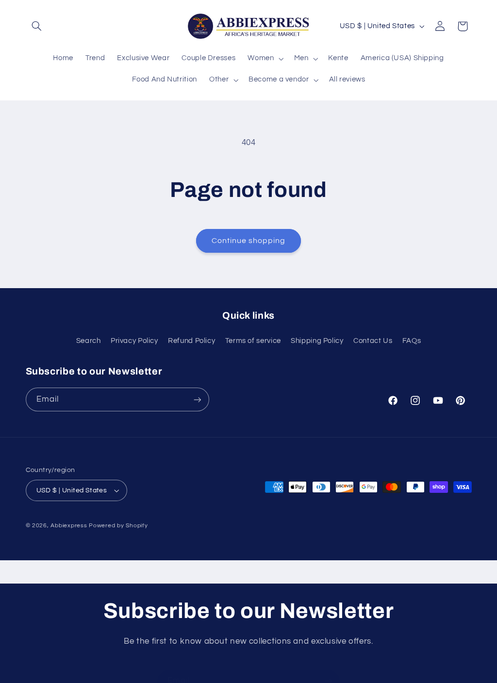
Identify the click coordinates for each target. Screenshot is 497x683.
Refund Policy (191, 340)
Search (88, 340)
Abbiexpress (68, 525)
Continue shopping (249, 240)
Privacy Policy (134, 340)
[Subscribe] (197, 399)
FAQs (411, 340)
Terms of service (253, 340)
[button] (37, 26)
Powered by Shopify (118, 525)
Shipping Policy (317, 340)
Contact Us (372, 340)
